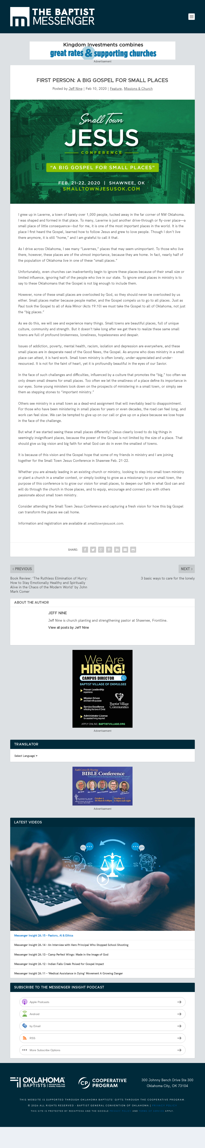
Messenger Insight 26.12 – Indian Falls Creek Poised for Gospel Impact (59, 964)
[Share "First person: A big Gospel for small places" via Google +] (101, 550)
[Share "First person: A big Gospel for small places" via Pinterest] (109, 550)
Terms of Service (151, 1111)
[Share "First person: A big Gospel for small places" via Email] (125, 550)
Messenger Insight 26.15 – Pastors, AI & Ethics (43, 935)
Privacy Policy (164, 1105)
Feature (116, 88)
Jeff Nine (75, 88)
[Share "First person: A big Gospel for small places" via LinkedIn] (117, 550)
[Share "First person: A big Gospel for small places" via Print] (133, 550)
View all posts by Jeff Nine (68, 627)
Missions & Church (138, 88)
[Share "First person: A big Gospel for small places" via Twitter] (93, 550)
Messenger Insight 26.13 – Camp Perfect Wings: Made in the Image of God (61, 954)
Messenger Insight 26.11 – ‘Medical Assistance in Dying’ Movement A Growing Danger (68, 973)
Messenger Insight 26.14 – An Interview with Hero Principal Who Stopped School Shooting (71, 945)
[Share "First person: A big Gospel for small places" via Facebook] (85, 550)
